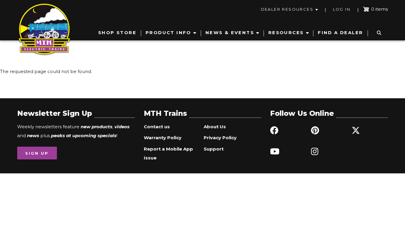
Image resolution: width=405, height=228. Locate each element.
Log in (341, 9)
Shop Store (117, 32)
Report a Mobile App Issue (168, 153)
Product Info (168, 32)
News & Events (229, 32)
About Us (215, 126)
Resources (286, 32)
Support (214, 149)
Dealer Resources (287, 9)
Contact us (157, 126)
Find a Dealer (340, 32)
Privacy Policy (220, 137)
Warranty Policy (162, 137)
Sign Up (37, 153)
